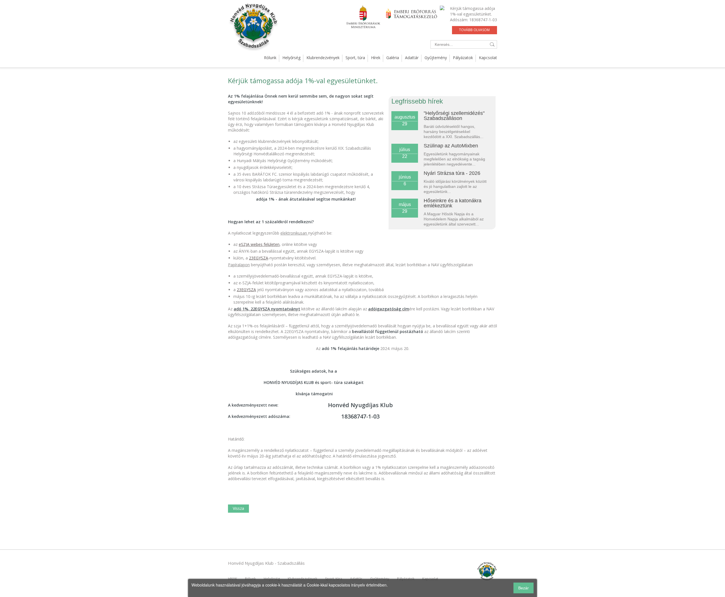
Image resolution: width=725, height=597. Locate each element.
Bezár (523, 588)
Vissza (238, 508)
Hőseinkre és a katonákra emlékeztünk (452, 203)
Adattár (412, 57)
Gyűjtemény (436, 57)
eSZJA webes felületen (259, 244)
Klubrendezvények (323, 57)
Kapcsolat (488, 57)
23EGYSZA (258, 258)
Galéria (392, 57)
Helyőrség (291, 57)
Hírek (375, 57)
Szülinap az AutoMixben (451, 146)
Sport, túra (355, 57)
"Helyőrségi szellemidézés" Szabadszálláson (454, 115)
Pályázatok (463, 57)
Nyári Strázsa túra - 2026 (452, 173)
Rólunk (270, 57)
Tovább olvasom (474, 29)
